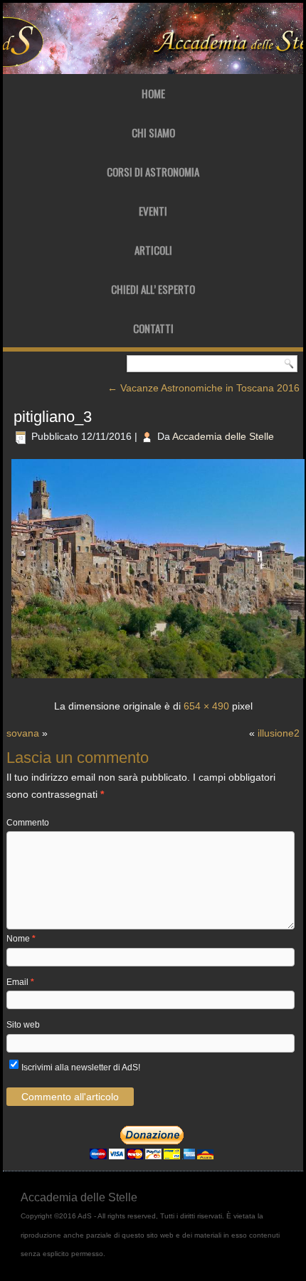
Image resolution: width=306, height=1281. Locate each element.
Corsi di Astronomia (153, 171)
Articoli (153, 250)
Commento (27, 823)
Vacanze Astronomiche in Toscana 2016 (203, 388)
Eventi (153, 210)
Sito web (23, 1025)
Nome (21, 939)
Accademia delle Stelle (223, 436)
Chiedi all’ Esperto (153, 289)
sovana (22, 733)
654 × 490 (206, 706)
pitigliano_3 (53, 417)
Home (153, 93)
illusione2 (279, 733)
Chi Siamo (153, 132)
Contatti (153, 328)
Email (20, 982)
